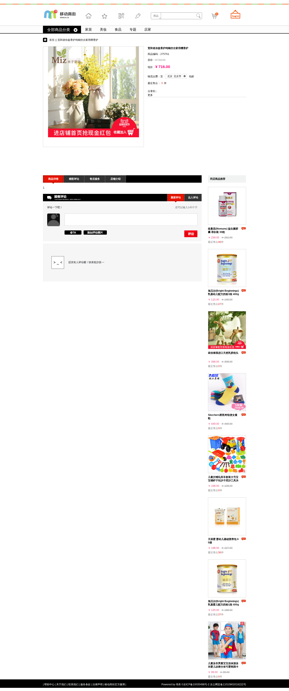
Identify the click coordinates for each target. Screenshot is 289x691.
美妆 (103, 29)
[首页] (88, 15)
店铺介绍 (115, 178)
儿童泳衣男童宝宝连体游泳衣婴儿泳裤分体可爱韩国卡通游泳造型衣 (223, 667)
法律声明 (97, 684)
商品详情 (53, 178)
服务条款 (85, 684)
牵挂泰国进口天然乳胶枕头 (223, 352)
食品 (118, 29)
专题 (132, 29)
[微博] (137, 15)
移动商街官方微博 (115, 684)
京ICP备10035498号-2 (196, 684)
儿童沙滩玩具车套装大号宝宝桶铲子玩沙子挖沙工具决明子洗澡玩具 (223, 480)
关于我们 (61, 684)
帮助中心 (49, 684)
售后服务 (95, 178)
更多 (150, 95)
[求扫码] (121, 15)
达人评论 (193, 197)
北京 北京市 (174, 76)
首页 (51, 39)
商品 (155, 15)
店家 (147, 29)
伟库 (178, 684)
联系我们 (73, 684)
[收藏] (105, 15)
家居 (88, 29)
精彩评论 (74, 178)
